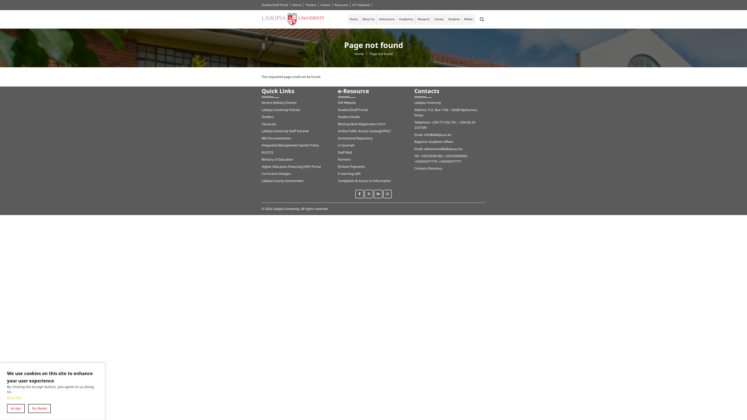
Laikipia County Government (282, 181)
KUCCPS (268, 152)
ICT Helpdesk (361, 5)
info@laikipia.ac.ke (437, 135)
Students (454, 19)
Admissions (387, 19)
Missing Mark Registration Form (361, 124)
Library (439, 19)
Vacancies (269, 124)
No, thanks (39, 408)
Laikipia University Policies (281, 110)
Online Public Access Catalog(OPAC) (364, 131)
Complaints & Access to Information (364, 181)
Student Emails (349, 117)
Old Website (347, 103)
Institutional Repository (355, 138)
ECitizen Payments (352, 166)
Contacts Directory (428, 168)
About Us (368, 19)
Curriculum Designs (276, 174)
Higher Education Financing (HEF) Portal (291, 166)
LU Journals (346, 145)
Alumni (297, 5)
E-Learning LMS (349, 174)
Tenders (311, 5)
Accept (16, 408)
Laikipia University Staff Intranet (285, 131)
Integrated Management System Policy (290, 145)
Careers (325, 5)
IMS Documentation (276, 138)
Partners (344, 159)
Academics (406, 19)
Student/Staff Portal (275, 5)
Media (468, 19)
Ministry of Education (277, 159)
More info (14, 398)
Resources (341, 5)
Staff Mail (345, 152)
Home (354, 19)
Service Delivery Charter (279, 103)
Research (424, 19)
